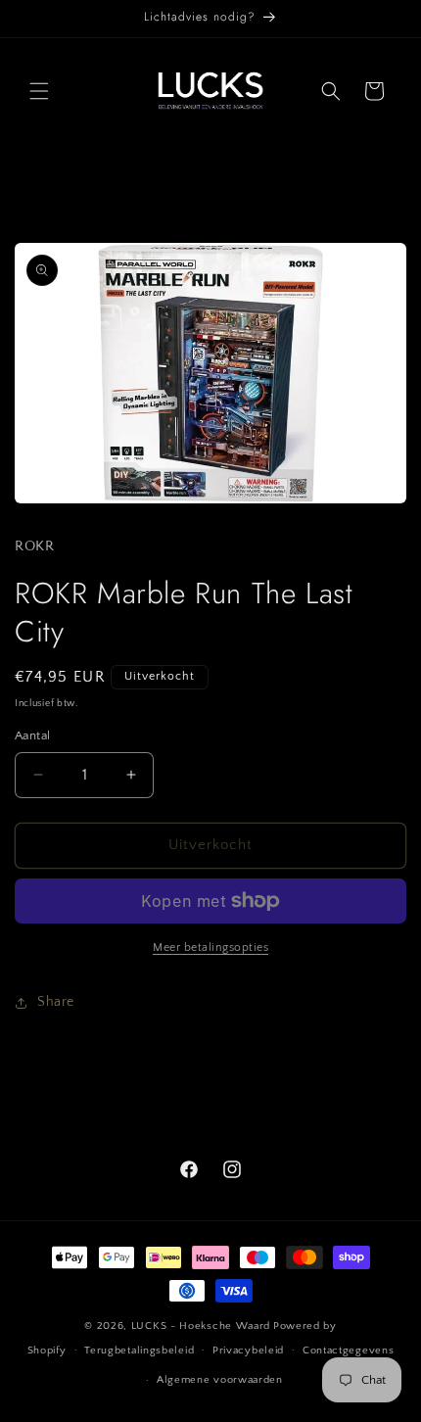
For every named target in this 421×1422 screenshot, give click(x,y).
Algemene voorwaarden (220, 1380)
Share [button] (55, 1002)
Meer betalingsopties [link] (210, 947)
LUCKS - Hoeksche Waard (200, 1326)
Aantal (32, 735)
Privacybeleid (248, 1350)
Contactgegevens (349, 1350)
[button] (39, 91)
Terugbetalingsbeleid (139, 1350)
